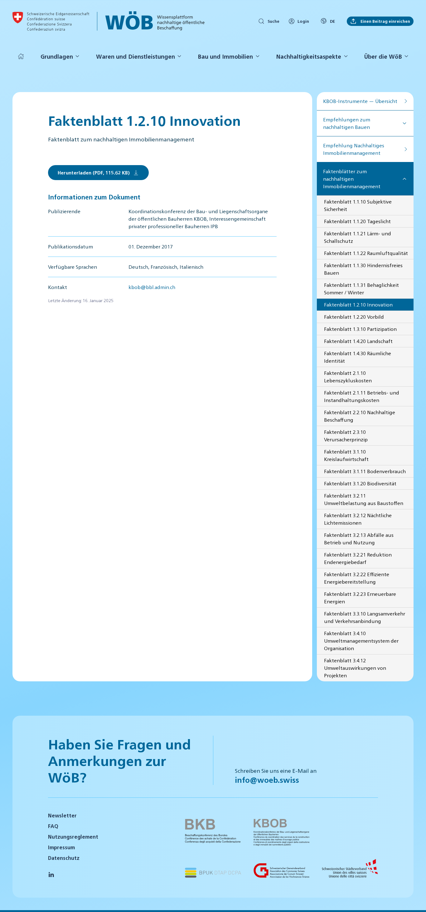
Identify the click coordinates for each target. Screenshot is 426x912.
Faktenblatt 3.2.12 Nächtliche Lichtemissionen (358, 519)
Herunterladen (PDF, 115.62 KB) (94, 172)
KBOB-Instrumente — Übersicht (360, 101)
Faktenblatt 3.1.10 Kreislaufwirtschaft (346, 455)
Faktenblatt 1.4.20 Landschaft (358, 341)
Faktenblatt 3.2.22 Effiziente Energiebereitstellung (356, 578)
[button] (413, 899)
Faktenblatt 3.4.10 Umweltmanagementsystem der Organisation (361, 640)
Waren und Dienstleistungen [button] (135, 56)
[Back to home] (50, 21)
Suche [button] (273, 21)
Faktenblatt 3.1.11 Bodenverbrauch (365, 471)
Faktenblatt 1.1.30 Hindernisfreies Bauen (363, 269)
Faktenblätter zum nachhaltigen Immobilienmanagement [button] (351, 178)
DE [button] (332, 21)
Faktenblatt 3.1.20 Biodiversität (360, 483)
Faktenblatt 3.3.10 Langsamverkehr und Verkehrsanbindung (364, 617)
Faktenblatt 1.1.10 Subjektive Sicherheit (358, 205)
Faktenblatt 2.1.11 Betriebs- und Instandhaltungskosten (361, 396)
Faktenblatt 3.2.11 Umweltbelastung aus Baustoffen (363, 499)
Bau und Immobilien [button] (225, 56)
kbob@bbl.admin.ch (151, 287)
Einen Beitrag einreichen (385, 21)
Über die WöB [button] (383, 56)
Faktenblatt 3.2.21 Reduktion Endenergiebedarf (358, 558)
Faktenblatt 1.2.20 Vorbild (354, 316)
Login (303, 21)
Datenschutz (64, 858)
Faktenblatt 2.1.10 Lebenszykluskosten (348, 377)
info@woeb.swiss (267, 780)
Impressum (61, 847)
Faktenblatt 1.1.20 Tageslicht (357, 221)
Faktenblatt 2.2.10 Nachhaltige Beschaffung (359, 416)
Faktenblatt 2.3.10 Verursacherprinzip (346, 436)
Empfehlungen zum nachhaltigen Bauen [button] (346, 123)
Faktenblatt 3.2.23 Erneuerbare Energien (360, 598)
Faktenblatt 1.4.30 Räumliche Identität (357, 357)
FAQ (53, 826)
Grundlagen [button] (57, 56)
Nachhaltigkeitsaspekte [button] (308, 56)
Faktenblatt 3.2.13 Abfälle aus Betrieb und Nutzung (359, 539)
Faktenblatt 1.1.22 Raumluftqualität (366, 253)
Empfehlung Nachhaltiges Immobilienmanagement (353, 149)
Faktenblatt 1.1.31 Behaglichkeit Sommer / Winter (361, 289)
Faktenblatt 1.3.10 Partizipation (360, 329)
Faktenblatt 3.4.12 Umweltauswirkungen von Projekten (355, 668)
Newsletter (62, 815)
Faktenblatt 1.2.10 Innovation (358, 304)
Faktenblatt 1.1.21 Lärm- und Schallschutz (357, 237)
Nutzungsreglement (73, 836)
